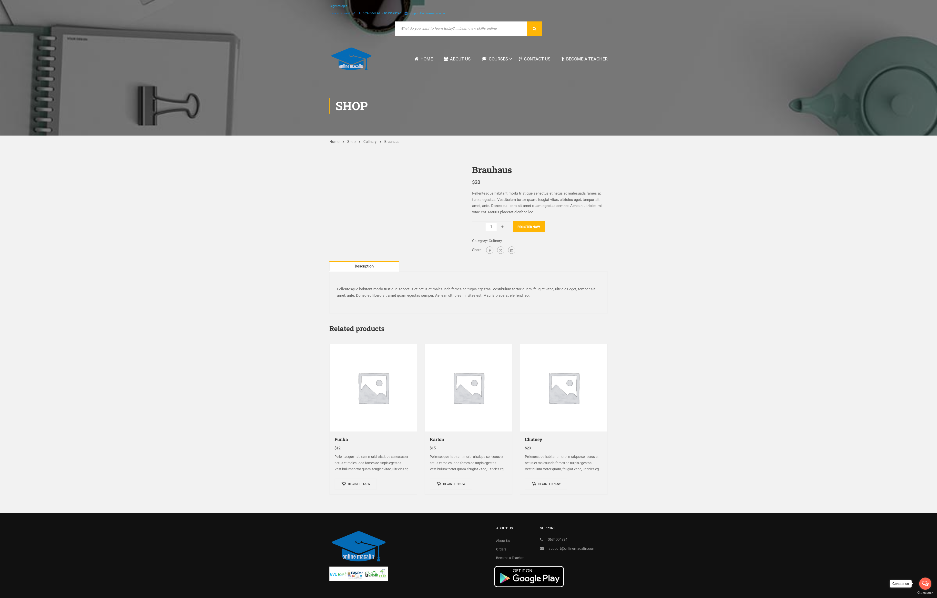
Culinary (370, 141)
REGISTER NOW (529, 227)
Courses (498, 58)
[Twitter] (500, 250)
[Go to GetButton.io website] (925, 593)
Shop (351, 141)
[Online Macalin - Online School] (351, 59)
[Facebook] (489, 250)
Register (334, 6)
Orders (501, 549)
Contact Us (537, 58)
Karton (437, 439)
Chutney (533, 439)
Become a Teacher (587, 58)
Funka (341, 439)
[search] (534, 28)
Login (343, 6)
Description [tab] (364, 266)
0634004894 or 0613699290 (382, 13)
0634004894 (557, 539)
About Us (460, 58)
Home (426, 58)
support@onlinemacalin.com (428, 13)
